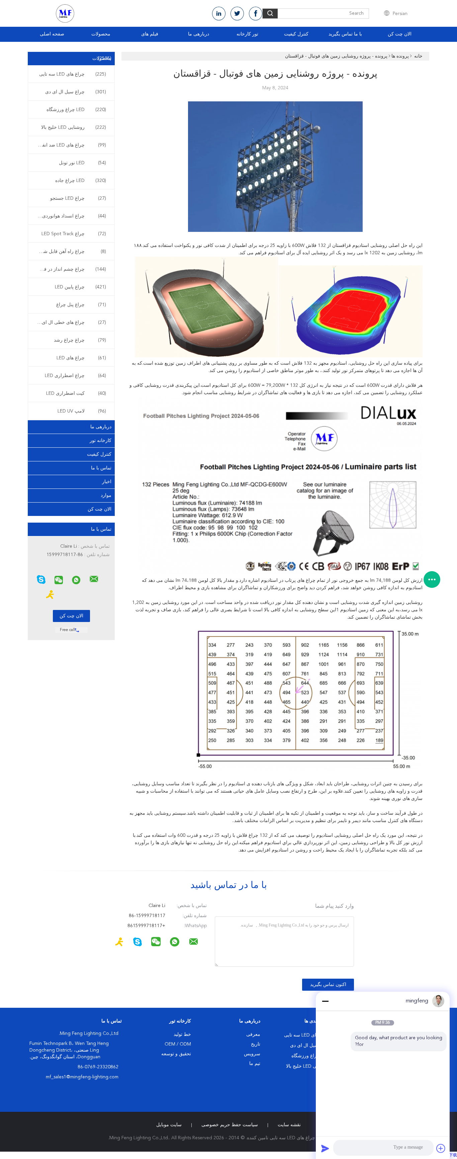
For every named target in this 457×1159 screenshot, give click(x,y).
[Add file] (441, 1148)
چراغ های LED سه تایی (72, 74)
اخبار (106, 481)
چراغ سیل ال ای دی (75, 92)
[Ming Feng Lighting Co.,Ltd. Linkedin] (218, 13)
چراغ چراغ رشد (80, 340)
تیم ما (254, 1063)
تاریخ (255, 1044)
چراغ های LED (81, 358)
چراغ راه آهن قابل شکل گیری (69, 251)
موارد (106, 495)
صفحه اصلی (52, 34)
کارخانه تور (100, 440)
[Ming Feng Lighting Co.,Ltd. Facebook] (255, 13)
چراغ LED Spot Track (73, 234)
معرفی (253, 1034)
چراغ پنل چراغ (81, 304)
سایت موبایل (169, 1125)
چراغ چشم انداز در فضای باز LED (69, 269)
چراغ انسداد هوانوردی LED (69, 216)
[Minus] (325, 1001)
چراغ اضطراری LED (75, 375)
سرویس (252, 1054)
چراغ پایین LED (80, 287)
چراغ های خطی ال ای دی (70, 322)
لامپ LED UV (82, 411)
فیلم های (149, 34)
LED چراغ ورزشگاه (76, 109)
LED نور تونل (82, 163)
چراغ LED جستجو (78, 198)
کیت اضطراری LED (76, 393)
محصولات (100, 34)
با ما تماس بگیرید (345, 34)
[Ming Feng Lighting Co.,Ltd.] (94, 579)
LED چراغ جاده (80, 180)
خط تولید (182, 1034)
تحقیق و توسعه (176, 1054)
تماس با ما (101, 468)
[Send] (325, 1148)
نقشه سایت (289, 1125)
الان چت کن (400, 34)
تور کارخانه (247, 34)
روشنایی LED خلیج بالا (73, 127)
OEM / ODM (178, 1044)
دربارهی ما (198, 34)
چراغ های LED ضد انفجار (71, 145)
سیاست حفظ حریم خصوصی (229, 1125)
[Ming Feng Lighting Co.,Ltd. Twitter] (237, 13)
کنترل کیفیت (296, 34)
